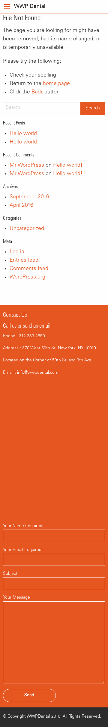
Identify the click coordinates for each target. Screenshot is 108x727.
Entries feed (24, 260)
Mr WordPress (27, 165)
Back (37, 92)
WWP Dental (29, 6)
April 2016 (21, 205)
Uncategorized (27, 228)
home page (56, 84)
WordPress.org (27, 277)
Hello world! (24, 134)
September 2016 (29, 197)
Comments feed (29, 269)
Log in (17, 252)
